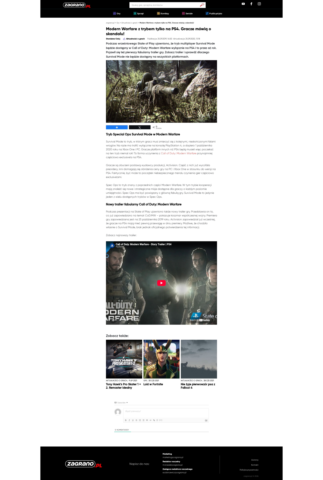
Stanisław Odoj (113, 39)
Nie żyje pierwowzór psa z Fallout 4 (198, 386)
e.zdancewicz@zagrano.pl (174, 472)
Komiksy (165, 14)
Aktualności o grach (129, 23)
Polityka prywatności (249, 470)
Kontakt (254, 465)
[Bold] (126, 420)
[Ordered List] (140, 420)
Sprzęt (140, 14)
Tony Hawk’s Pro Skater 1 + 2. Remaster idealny (123, 386)
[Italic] (129, 420)
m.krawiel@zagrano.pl (172, 465)
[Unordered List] (143, 420)
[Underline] (133, 420)
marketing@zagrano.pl (173, 457)
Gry (118, 14)
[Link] (154, 420)
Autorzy (254, 460)
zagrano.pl (110, 23)
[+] (160, 420)
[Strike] (136, 420)
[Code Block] (150, 420)
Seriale (189, 14)
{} (157, 420)
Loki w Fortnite (153, 384)
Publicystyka (215, 14)
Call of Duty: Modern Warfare (178, 153)
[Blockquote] (147, 420)
